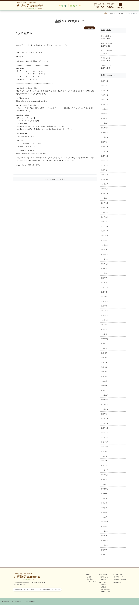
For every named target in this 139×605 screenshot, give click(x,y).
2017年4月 (104, 503)
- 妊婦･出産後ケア (105, 589)
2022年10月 (104, 292)
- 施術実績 (90, 579)
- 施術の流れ (103, 579)
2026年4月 (104, 100)
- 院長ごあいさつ (105, 577)
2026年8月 (104, 81)
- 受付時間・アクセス (119, 579)
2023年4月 (104, 264)
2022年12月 (104, 282)
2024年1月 (104, 221)
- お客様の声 (117, 582)
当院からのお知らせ (116, 13)
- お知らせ (90, 577)
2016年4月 (104, 545)
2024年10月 (104, 184)
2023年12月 (104, 226)
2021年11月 (104, 343)
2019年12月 (104, 442)
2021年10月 (104, 348)
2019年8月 (104, 451)
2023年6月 (104, 254)
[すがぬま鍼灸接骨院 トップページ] (30, 6)
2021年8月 (104, 357)
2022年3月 (104, 325)
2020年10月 (104, 400)
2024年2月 (104, 217)
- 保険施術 (103, 585)
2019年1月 (104, 465)
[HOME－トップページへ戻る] (105, 13)
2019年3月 (104, 461)
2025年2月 (104, 165)
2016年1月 (104, 550)
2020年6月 (104, 418)
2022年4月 (104, 320)
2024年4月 (104, 207)
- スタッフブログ (92, 581)
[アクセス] (44, 582)
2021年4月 (104, 376)
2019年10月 (104, 446)
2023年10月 (104, 236)
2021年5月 (104, 371)
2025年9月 (104, 132)
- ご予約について (118, 577)
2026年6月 (104, 90)
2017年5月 (104, 498)
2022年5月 (104, 315)
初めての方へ (103, 574)
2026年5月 (104, 95)
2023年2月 (104, 273)
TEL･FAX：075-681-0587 (20, 585)
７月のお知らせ (106, 58)
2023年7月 (104, 250)
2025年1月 (104, 170)
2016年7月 (104, 536)
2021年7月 (104, 362)
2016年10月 (104, 522)
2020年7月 (104, 414)
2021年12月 (104, 339)
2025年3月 (104, 160)
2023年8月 (104, 245)
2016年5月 (104, 540)
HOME (88, 574)
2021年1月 (104, 390)
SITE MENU (120, 8)
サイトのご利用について (31, 589)
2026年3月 (104, 104)
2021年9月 (104, 353)
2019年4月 (104, 456)
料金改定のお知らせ (108, 43)
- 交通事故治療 (117, 574)
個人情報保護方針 (45, 589)
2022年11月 (104, 287)
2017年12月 (104, 484)
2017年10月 (104, 489)
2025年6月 (104, 146)
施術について (103, 582)
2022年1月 (104, 334)
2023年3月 (104, 268)
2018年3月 (104, 479)
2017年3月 (104, 507)
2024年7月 (104, 198)
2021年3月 (104, 381)
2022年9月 (104, 296)
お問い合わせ (18, 589)
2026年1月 (104, 114)
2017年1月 (104, 517)
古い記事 (60, 179)
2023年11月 (104, 231)
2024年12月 (104, 174)
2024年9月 (104, 189)
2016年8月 (104, 531)
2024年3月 (104, 212)
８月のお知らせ (106, 50)
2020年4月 (104, 428)
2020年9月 (104, 404)
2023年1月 (104, 278)
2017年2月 (104, 512)
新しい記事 (51, 179)
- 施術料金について (105, 591)
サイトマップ (56, 589)
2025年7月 (104, 142)
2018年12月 (104, 470)
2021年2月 (104, 386)
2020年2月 (104, 437)
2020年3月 (104, 432)
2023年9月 (104, 240)
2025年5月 (104, 151)
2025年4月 (104, 156)
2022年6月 (104, 310)
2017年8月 (104, 493)
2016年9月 (104, 526)
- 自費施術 (103, 587)
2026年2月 (104, 109)
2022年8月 (104, 301)
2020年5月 (104, 423)
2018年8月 (104, 475)
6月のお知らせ (106, 65)
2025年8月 (104, 137)
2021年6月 (104, 367)
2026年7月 (104, 85)
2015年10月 (104, 554)
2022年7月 (104, 306)
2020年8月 (104, 409)
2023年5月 (104, 259)
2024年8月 (104, 193)
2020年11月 (104, 395)
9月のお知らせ (106, 36)
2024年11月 (104, 179)
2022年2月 (104, 329)
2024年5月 (104, 203)
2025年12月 (104, 118)
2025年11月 (104, 123)
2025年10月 (104, 128)
